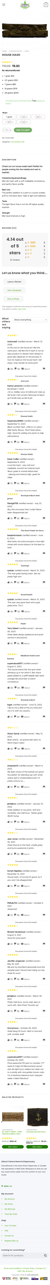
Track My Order (11, 1214)
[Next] (48, 1127)
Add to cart (23, 130)
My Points (9, 1204)
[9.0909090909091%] (31, 250)
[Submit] (45, 1255)
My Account (10, 1199)
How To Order (10, 1226)
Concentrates (15, 51)
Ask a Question (14, 290)
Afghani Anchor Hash (36, 1132)
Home (4, 51)
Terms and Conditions (13, 1268)
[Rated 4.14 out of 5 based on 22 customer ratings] (25, 62)
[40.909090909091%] (33, 243)
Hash (27, 51)
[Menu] (4, 4)
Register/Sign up (11, 1241)
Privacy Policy (29, 1268)
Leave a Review (14, 282)
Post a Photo (13, 299)
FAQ (6, 1231)
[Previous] (2, 1127)
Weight (4, 113)
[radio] (9, 117)
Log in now (22, 309)
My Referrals (10, 1209)
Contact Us (9, 1236)
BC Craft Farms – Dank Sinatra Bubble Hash (12, 1133)
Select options (12, 1147)
